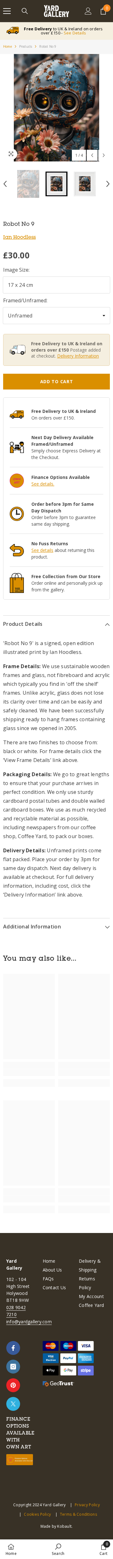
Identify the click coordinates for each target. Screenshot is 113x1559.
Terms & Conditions (78, 1514)
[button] (92, 155)
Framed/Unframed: (25, 300)
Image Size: (16, 269)
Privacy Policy (87, 1505)
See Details (75, 33)
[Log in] (88, 11)
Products (25, 46)
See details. (42, 484)
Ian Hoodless (19, 237)
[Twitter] (13, 1404)
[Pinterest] (13, 1385)
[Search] (25, 11)
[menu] (7, 11)
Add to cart (56, 381)
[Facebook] (13, 1348)
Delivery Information (78, 356)
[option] (56, 107)
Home (7, 46)
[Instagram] (13, 1367)
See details (42, 550)
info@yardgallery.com (29, 1322)
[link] (29, 1072)
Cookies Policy (37, 1514)
